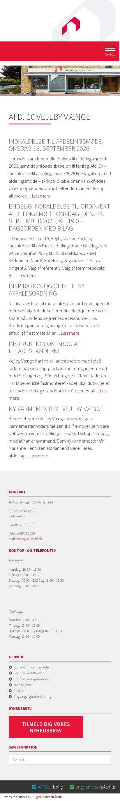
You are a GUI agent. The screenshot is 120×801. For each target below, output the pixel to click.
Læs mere (41, 196)
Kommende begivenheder (32, 679)
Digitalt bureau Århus (47, 797)
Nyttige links (22, 685)
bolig (47, 787)
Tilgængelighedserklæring (32, 696)
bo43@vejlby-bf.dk (29, 539)
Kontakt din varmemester (32, 667)
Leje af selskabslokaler (29, 673)
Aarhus (93, 787)
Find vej (19, 690)
